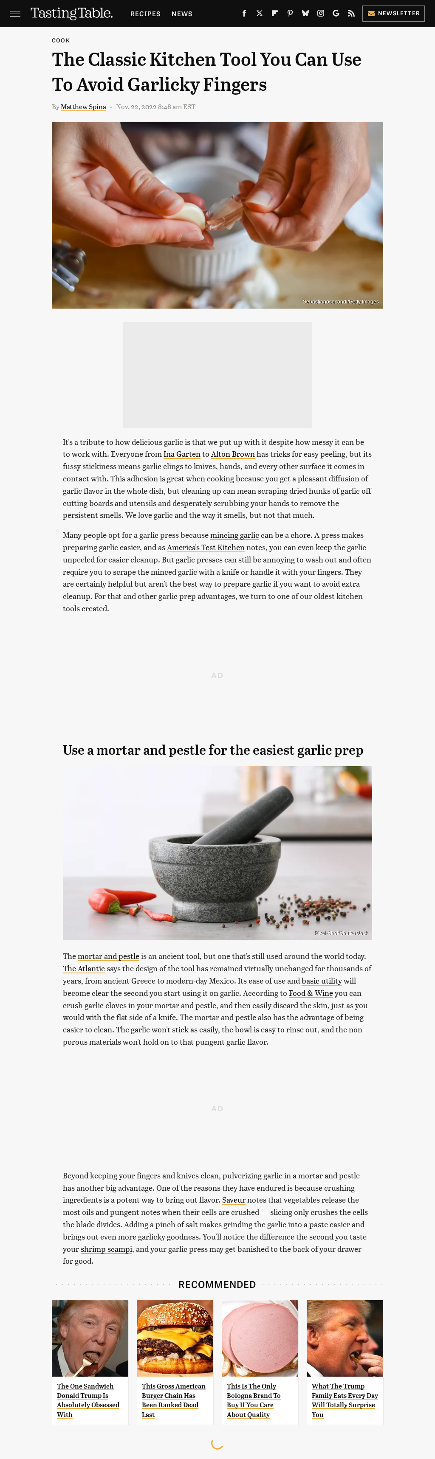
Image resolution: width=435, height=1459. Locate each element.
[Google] (336, 15)
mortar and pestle (108, 955)
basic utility (322, 980)
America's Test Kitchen (206, 547)
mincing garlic (234, 534)
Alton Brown (233, 453)
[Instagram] (320, 15)
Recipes (145, 13)
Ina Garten (182, 453)
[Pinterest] (290, 15)
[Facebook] (244, 15)
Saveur (234, 1199)
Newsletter (399, 13)
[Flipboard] (275, 15)
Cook (61, 40)
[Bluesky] (305, 15)
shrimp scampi (106, 1248)
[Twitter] (259, 15)
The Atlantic (84, 968)
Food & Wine (311, 992)
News (182, 13)
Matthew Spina (83, 106)
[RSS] (351, 15)
